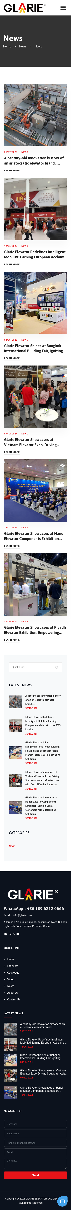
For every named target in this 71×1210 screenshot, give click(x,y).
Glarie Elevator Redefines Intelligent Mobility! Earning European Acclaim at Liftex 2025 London (35, 257)
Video (10, 979)
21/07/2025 (26, 1031)
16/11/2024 (26, 1094)
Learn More (12, 170)
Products (12, 966)
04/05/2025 (26, 1062)
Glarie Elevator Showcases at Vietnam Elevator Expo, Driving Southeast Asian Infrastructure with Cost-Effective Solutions (43, 1075)
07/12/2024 (26, 1077)
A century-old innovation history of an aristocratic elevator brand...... (43, 699)
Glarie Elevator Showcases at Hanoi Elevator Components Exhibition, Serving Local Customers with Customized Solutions (41, 805)
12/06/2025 (26, 1046)
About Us (12, 992)
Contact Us (13, 999)
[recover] (62, 1201)
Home (10, 959)
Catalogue (13, 972)
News (23, 46)
